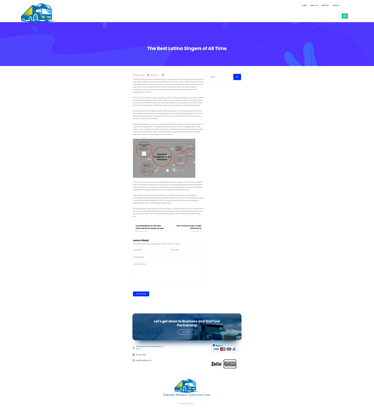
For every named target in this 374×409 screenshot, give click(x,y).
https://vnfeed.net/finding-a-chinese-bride (167, 132)
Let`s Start (186, 332)
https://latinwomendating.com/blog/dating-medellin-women (153, 198)
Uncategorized (154, 75)
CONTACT (335, 5)
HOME (304, 5)
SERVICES (325, 5)
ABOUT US (314, 5)
